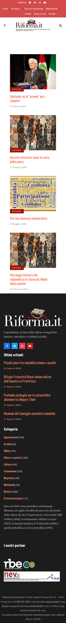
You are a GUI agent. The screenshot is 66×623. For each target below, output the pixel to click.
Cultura (8, 464)
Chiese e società (12, 457)
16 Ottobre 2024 (19, 289)
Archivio (8, 444)
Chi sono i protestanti (33, 9)
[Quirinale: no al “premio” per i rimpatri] (33, 71)
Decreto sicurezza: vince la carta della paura (29, 159)
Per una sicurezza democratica (28, 218)
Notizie (7, 491)
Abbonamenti (52, 9)
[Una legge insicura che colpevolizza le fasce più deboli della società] (33, 249)
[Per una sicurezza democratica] (33, 193)
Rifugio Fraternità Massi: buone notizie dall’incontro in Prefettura (27, 378)
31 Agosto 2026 (12, 368)
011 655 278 (23, 601)
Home (5, 9)
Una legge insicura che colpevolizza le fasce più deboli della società (28, 279)
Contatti (27, 14)
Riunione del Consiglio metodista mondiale (29, 413)
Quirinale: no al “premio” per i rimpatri (28, 98)
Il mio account (40, 14)
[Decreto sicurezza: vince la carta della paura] (33, 132)
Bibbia (7, 451)
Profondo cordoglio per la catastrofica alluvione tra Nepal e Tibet (27, 397)
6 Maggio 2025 (18, 224)
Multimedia (9, 485)
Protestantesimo (13, 498)
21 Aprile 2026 (18, 106)
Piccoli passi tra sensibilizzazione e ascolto (30, 362)
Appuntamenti (11, 437)
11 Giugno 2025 (18, 167)
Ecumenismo (10, 471)
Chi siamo (15, 9)
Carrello (52, 14)
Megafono (9, 478)
